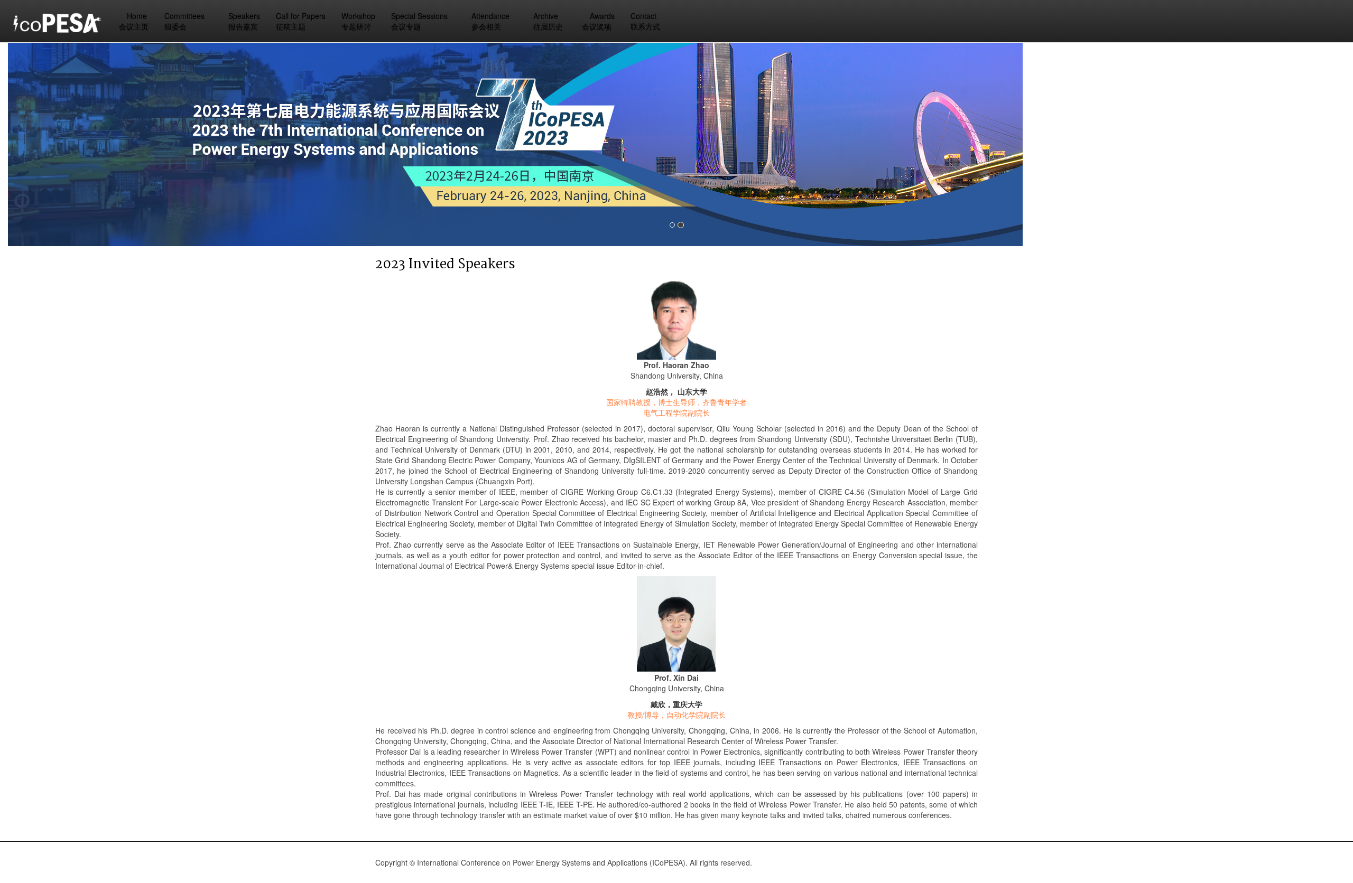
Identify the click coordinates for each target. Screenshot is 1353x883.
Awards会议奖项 (598, 21)
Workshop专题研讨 (358, 21)
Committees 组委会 (185, 21)
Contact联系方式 (645, 21)
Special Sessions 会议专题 (420, 21)
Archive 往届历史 (548, 21)
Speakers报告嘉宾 (244, 21)
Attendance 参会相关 (491, 21)
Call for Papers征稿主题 (301, 21)
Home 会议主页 (134, 21)
